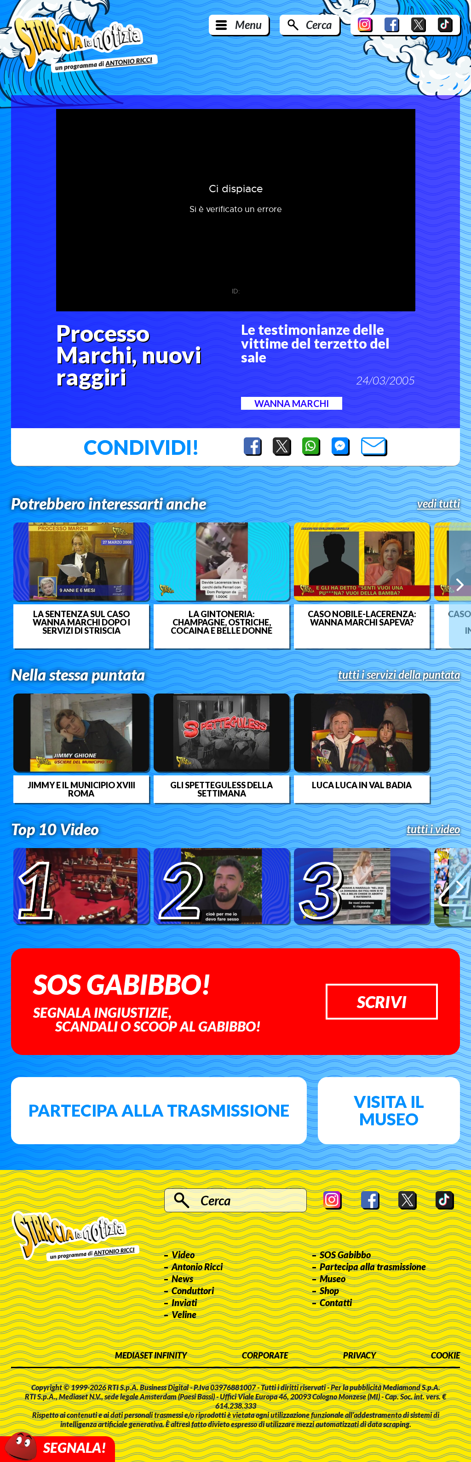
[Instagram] (365, 24)
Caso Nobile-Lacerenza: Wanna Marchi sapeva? (362, 618)
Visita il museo (389, 1110)
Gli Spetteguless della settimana (221, 789)
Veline (184, 1314)
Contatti (336, 1302)
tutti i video (433, 829)
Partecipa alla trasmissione (159, 1110)
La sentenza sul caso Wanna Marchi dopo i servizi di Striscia (81, 622)
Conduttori (193, 1290)
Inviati (184, 1302)
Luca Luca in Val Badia (362, 785)
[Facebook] (392, 24)
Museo (332, 1278)
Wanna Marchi (291, 403)
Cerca (319, 24)
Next (460, 585)
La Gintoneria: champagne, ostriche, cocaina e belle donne (221, 622)
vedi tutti (438, 503)
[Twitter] (418, 24)
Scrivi (382, 1002)
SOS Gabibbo (345, 1254)
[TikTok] (445, 24)
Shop (329, 1290)
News (182, 1278)
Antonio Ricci (197, 1266)
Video (183, 1254)
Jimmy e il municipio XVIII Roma (81, 789)
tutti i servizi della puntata (399, 674)
